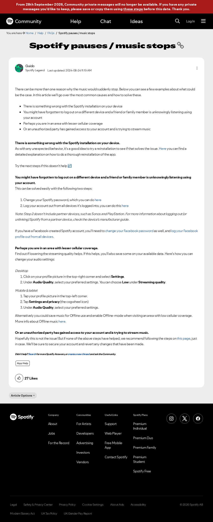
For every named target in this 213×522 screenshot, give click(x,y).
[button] (197, 68)
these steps (133, 9)
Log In (190, 21)
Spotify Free (142, 471)
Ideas (136, 21)
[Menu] (203, 21)
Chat (105, 21)
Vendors (82, 462)
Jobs (51, 433)
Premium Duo (143, 438)
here (98, 200)
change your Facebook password (129, 230)
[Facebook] (198, 419)
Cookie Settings (93, 504)
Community (28, 21)
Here (162, 148)
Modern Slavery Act (22, 513)
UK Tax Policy (49, 513)
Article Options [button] (21, 395)
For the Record (58, 443)
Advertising (84, 443)
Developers (85, 433)
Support (111, 423)
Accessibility (138, 504)
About (52, 423)
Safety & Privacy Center (38, 504)
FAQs (50, 33)
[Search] (177, 21)
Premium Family (144, 447)
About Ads (117, 504)
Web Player (113, 433)
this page (184, 338)
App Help (22, 363)
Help (75, 21)
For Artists (83, 423)
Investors (83, 452)
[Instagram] (171, 419)
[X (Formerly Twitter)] (185, 419)
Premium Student (139, 459)
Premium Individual (140, 426)
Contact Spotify (116, 457)
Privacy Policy (67, 504)
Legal (13, 504)
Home (29, 33)
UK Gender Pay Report (78, 513)
